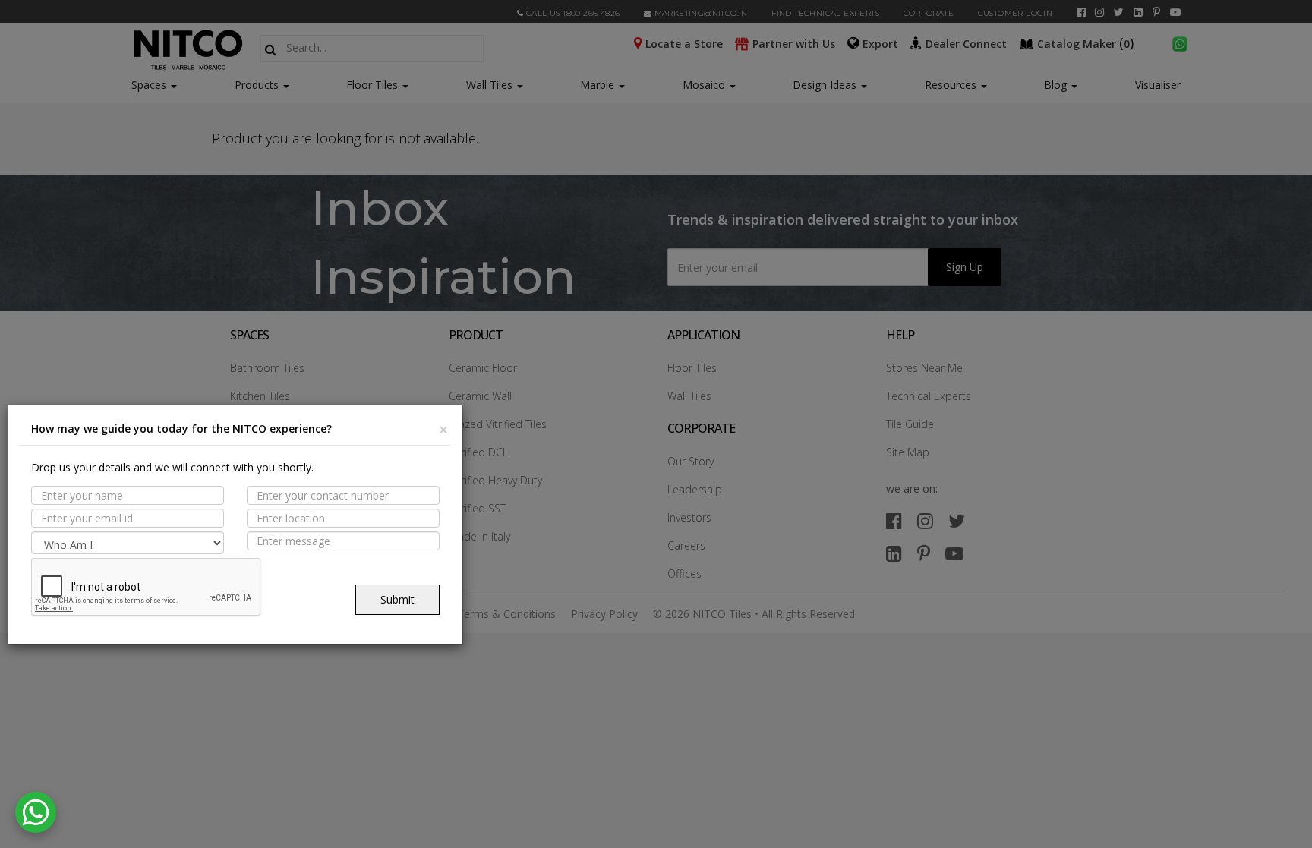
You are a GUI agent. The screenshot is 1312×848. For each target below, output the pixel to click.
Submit (397, 599)
